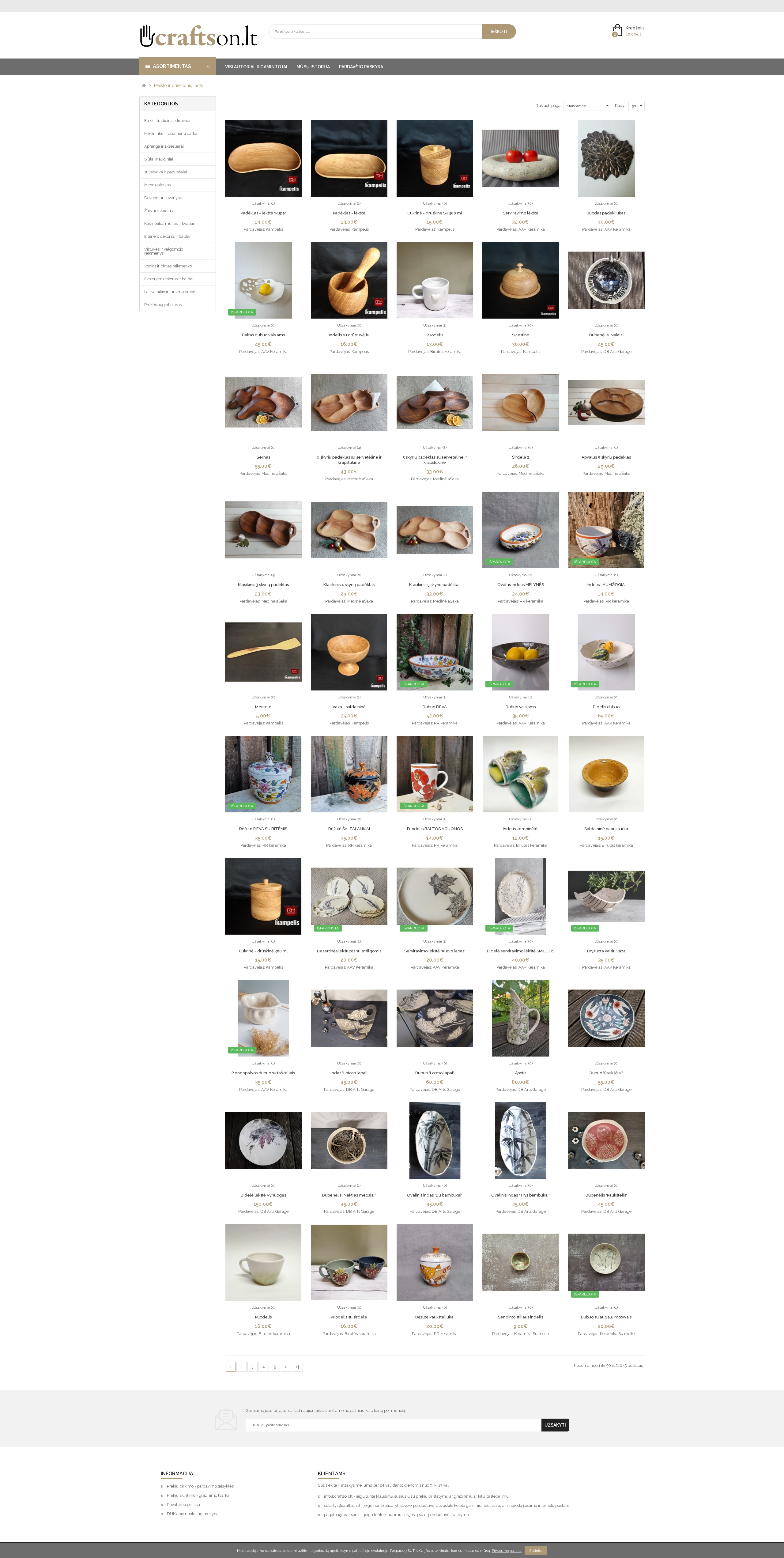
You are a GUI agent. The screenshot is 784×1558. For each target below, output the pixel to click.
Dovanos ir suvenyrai (163, 197)
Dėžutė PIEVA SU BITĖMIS (263, 828)
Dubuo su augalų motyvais (606, 1317)
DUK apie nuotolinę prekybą (192, 1513)
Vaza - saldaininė (349, 707)
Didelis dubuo (606, 707)
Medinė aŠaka (274, 473)
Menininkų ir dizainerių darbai (171, 133)
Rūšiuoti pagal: (549, 105)
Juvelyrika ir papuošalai (165, 172)
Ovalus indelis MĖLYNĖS (520, 584)
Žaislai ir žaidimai (159, 210)
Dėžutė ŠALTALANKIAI (349, 828)
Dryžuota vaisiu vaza (606, 951)
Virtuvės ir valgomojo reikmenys (163, 251)
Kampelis (274, 229)
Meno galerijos (157, 185)
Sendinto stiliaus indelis (520, 1317)
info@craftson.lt (338, 1496)
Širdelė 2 (520, 457)
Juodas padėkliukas (606, 213)
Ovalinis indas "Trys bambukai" (520, 1195)
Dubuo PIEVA (435, 707)
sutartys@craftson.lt (342, 1505)
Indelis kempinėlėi (520, 828)
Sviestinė (520, 335)
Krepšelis (635, 28)
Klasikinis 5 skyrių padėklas (434, 584)
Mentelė (263, 707)
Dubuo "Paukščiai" (606, 1073)
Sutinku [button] (536, 1551)
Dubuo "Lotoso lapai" (434, 1073)
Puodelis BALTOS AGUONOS (435, 828)
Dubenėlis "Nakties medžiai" (349, 1195)
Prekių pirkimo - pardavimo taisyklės (200, 1486)
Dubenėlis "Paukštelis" (606, 1195)
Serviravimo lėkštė (520, 213)
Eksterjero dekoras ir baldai (168, 279)
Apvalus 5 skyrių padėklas (606, 457)
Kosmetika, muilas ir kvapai (169, 223)
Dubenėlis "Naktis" (606, 335)
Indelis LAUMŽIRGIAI (606, 584)
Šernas (263, 457)
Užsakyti (555, 1425)
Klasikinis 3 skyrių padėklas (263, 584)
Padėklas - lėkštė (349, 213)
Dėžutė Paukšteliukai (434, 1317)
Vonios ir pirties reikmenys (168, 266)
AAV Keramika (531, 229)
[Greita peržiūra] (263, 158)
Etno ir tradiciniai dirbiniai (167, 120)
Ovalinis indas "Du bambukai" (434, 1195)
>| (297, 1366)
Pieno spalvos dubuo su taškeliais (263, 1073)
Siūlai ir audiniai (158, 159)
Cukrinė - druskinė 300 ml (263, 951)
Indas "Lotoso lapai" (349, 1073)
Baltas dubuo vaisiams (263, 335)
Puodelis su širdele (349, 1317)
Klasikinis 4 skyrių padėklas (349, 584)
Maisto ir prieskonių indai (178, 86)
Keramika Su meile (531, 1333)
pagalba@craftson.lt (342, 1514)
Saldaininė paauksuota (606, 828)
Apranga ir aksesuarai (164, 146)
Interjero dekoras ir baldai (167, 236)
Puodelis (435, 335)
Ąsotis (520, 1073)
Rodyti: (621, 105)
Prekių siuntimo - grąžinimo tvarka (198, 1495)
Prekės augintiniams (163, 304)
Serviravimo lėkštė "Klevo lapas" (435, 951)
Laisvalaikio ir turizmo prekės (170, 291)
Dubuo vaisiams (521, 707)
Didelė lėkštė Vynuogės (263, 1195)
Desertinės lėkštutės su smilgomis (349, 951)
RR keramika (531, 601)
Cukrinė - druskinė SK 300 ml (434, 213)
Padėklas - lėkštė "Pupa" (263, 213)
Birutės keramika (446, 351)
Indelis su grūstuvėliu (349, 335)
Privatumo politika (183, 1504)
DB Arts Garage (617, 351)
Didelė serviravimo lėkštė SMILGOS (520, 951)
